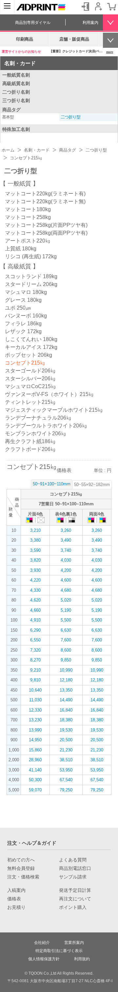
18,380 (66, 719)
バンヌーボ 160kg (26, 315)
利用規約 (82, 959)
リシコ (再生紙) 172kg (31, 256)
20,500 (66, 739)
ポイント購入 (73, 907)
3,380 (35, 540)
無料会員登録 (21, 868)
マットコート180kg (28, 209)
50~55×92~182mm (92, 484)
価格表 (14, 898)
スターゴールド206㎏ (30, 370)
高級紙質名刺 (16, 83)
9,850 (66, 660)
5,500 (66, 620)
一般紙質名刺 (16, 75)
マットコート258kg (28, 217)
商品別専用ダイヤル (32, 22)
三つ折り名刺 (16, 100)
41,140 (35, 769)
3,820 (35, 560)
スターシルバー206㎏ (30, 378)
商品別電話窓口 (75, 868)
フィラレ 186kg (23, 323)
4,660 (35, 610)
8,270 (35, 660)
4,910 (35, 620)
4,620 (35, 600)
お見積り (16, 907)
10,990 (66, 670)
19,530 (66, 730)
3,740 (66, 550)
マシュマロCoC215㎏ (30, 386)
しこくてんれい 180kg (31, 339)
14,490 (66, 699)
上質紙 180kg (20, 248)
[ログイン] (85, 6)
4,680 (66, 590)
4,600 (66, 580)
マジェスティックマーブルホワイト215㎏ (54, 410)
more (109, 52)
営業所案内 (74, 942)
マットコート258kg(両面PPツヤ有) (46, 233)
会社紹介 (42, 942)
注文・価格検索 (23, 876)
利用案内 (90, 22)
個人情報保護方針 (44, 959)
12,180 (66, 679)
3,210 (35, 530)
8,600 (66, 650)
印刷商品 (24, 39)
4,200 (66, 570)
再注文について (75, 898)
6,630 (66, 630)
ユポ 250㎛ (18, 308)
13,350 (66, 690)
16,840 (66, 710)
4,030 (66, 560)
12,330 (35, 710)
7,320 (35, 650)
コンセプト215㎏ (25, 363)
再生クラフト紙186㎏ (30, 441)
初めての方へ (21, 859)
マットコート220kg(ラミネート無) (45, 201)
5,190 (66, 610)
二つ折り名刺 (16, 92)
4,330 (35, 590)
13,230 (35, 719)
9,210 (35, 670)
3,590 (35, 550)
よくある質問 (73, 859)
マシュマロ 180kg (26, 292)
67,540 (66, 779)
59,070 (35, 789)
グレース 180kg (23, 300)
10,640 (35, 690)
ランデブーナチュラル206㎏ (38, 418)
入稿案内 (16, 890)
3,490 (66, 540)
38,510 (66, 759)
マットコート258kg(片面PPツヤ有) (46, 225)
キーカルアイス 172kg (31, 347)
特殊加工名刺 (16, 129)
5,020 (66, 600)
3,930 (35, 570)
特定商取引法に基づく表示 (59, 950)
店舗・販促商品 (74, 39)
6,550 (35, 640)
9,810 (35, 679)
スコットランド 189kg (31, 276)
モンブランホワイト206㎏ (35, 433)
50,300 (35, 779)
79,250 (66, 789)
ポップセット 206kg (28, 355)
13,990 (35, 730)
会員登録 (98, 6)
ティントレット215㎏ (30, 402)
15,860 (35, 750)
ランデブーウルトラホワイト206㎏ (46, 425)
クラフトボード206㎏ (30, 449)
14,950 (35, 739)
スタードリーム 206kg (31, 284)
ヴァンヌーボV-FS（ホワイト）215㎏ (49, 394)
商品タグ (11, 109)
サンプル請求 (73, 876)
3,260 (66, 530)
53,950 (66, 769)
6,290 (35, 630)
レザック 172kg (23, 331)
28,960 (35, 759)
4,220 (35, 580)
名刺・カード (20, 63)
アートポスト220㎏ (27, 240)
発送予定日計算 (75, 890)
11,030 (35, 699)
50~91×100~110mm (51, 483)
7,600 (66, 640)
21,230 (66, 750)
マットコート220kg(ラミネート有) (45, 193)
